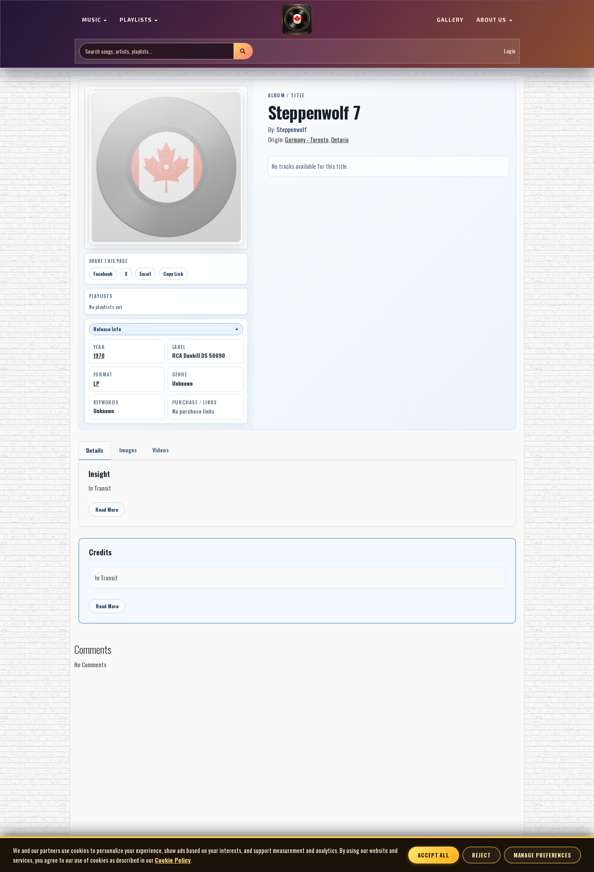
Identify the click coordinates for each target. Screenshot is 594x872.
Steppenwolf (291, 129)
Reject (481, 855)
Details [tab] (94, 450)
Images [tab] (128, 449)
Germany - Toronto (307, 139)
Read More (106, 509)
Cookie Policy (173, 859)
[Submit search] (243, 51)
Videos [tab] (160, 449)
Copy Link (173, 273)
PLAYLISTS (137, 20)
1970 (99, 355)
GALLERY (450, 20)
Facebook (103, 273)
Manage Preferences (542, 855)
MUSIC (92, 20)
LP (96, 383)
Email (145, 273)
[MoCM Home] (297, 20)
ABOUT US (492, 20)
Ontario (340, 139)
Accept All (433, 855)
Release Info (166, 329)
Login (509, 51)
